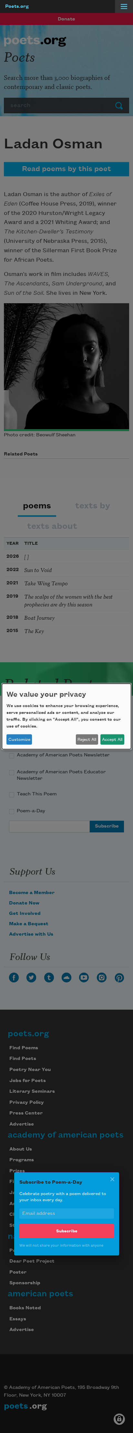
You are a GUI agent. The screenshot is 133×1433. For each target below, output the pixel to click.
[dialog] (66, 716)
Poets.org (17, 6)
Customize (19, 739)
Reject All (86, 739)
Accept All (112, 739)
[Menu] (124, 6)
